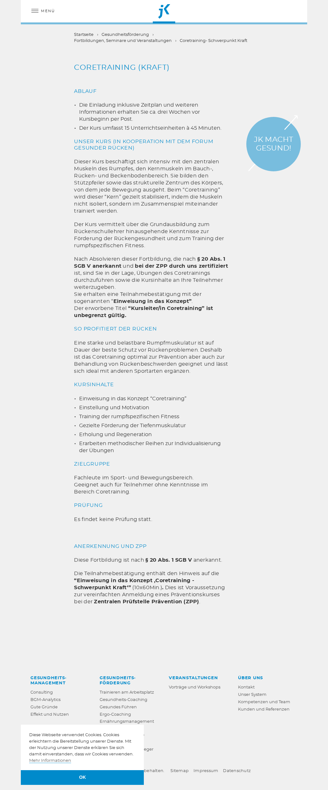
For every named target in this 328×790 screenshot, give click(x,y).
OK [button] (82, 777)
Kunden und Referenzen (264, 709)
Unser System (252, 695)
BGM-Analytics (45, 700)
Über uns (250, 678)
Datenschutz (237, 771)
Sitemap (179, 771)
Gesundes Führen (118, 707)
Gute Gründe (44, 707)
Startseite (84, 35)
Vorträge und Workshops (194, 687)
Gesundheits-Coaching (123, 700)
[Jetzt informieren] (273, 144)
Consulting (41, 692)
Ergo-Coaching (115, 715)
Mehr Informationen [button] (50, 761)
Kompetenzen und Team (264, 702)
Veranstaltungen (193, 678)
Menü (48, 11)
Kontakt (246, 687)
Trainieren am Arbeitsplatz (127, 692)
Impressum (205, 771)
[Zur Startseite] (164, 11)
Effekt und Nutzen (49, 715)
